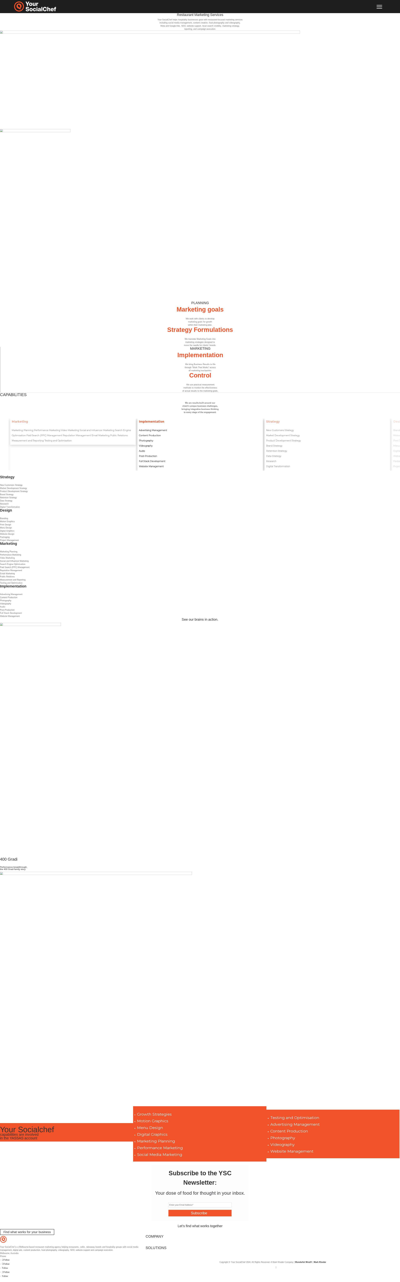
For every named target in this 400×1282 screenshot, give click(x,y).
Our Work (150, 1256)
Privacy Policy (283, 1267)
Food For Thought (154, 1259)
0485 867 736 (13, 1256)
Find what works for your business (27, 1232)
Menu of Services (154, 1253)
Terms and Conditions (265, 1267)
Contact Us (151, 1241)
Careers (149, 1244)
